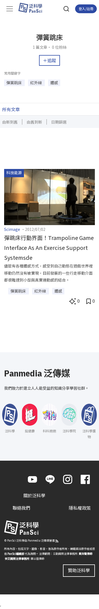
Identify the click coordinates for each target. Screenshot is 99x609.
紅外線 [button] (36, 82)
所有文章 (11, 109)
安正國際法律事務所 (17, 558)
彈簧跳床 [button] (14, 82)
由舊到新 (34, 122)
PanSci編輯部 (15, 553)
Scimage (12, 229)
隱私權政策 (80, 507)
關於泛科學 (34, 495)
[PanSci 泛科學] (33, 7)
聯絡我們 (21, 507)
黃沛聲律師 (85, 553)
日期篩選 (59, 122)
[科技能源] (49, 196)
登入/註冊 (86, 8)
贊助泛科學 (79, 570)
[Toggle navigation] (9, 9)
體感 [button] (54, 82)
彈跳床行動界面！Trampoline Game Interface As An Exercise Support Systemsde (49, 247)
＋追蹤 (49, 60)
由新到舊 (10, 122)
